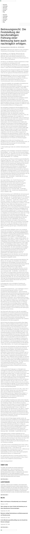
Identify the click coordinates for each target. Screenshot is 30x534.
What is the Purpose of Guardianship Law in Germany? (14, 501)
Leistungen (5, 6)
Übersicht (5, 7)
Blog (4, 11)
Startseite (5, 4)
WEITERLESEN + (4, 479)
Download (5, 9)
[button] (15, 13)
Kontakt (4, 10)
